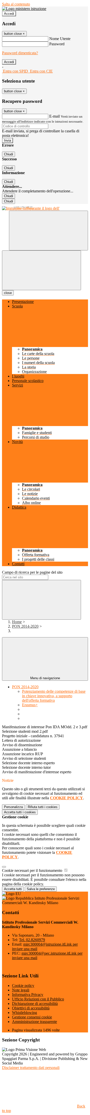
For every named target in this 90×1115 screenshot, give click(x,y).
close (8, 293)
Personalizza (13, 807)
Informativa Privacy (27, 994)
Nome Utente (59, 39)
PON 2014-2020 (25, 626)
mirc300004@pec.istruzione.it (30, 207)
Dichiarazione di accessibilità (35, 1003)
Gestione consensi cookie (32, 1017)
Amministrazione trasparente (34, 1021)
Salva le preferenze (41, 889)
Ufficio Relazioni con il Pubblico (38, 999)
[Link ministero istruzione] (24, 9)
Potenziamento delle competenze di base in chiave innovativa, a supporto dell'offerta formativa (54, 695)
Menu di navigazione (45, 678)
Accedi (9, 14)
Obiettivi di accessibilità (31, 1008)
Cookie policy (23, 985)
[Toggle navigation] (41, 270)
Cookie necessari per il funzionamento (32, 870)
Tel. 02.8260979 (32, 940)
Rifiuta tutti (43, 807)
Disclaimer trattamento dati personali (31, 1067)
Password (56, 44)
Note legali (20, 990)
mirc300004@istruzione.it (19, 207)
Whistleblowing (24, 1012)
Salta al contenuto (16, 4)
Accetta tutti (20, 812)
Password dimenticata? (20, 53)
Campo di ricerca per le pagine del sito (32, 572)
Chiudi (8, 154)
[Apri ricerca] (48, 230)
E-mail (54, 116)
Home (17, 622)
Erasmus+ (30, 705)
